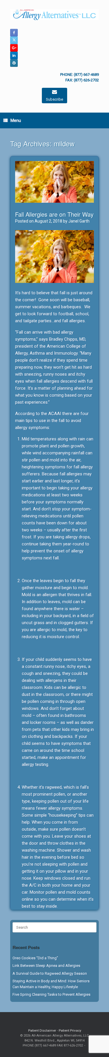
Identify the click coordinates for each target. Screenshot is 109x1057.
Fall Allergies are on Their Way (54, 214)
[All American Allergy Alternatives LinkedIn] (14, 55)
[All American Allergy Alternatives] (54, 14)
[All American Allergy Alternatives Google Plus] (14, 48)
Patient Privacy (70, 1030)
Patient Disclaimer (42, 1030)
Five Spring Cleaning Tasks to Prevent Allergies (51, 994)
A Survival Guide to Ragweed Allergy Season (49, 973)
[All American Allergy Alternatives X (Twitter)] (14, 40)
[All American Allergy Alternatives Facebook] (14, 32)
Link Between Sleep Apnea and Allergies (46, 965)
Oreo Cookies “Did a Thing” (35, 958)
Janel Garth (79, 221)
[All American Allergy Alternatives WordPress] (14, 63)
